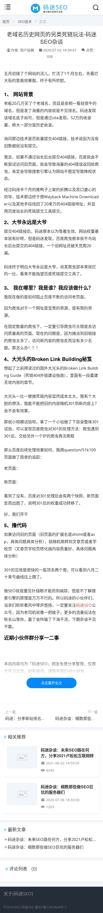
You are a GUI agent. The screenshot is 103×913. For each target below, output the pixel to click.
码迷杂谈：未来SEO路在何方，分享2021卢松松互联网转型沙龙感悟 (67, 755)
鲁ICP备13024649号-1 (50, 907)
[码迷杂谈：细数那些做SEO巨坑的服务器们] (22, 795)
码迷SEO (28, 907)
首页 (6, 21)
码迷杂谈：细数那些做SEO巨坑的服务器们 (67, 789)
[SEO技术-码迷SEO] (51, 12)
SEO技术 (25, 21)
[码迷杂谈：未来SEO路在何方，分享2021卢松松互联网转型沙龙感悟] (22, 758)
